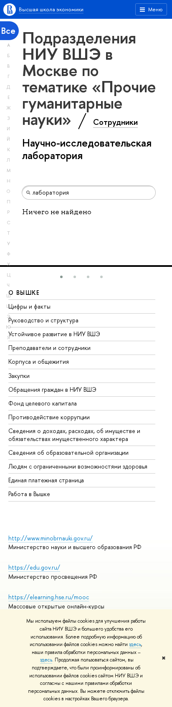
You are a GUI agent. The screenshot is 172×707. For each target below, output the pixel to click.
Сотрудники (115, 122)
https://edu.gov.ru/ (34, 567)
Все (8, 31)
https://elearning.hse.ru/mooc (48, 597)
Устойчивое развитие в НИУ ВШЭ (54, 334)
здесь (135, 644)
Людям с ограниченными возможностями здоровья (77, 466)
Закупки (19, 376)
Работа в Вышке (29, 494)
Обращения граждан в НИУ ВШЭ (52, 389)
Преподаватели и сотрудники (49, 348)
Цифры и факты (29, 306)
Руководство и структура (43, 320)
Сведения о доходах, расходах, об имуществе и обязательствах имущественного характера (74, 434)
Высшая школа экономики (51, 9)
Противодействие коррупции (49, 417)
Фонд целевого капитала (42, 403)
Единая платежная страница (46, 480)
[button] (61, 277)
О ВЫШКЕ (24, 292)
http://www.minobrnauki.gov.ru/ (50, 538)
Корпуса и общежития (38, 361)
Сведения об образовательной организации (68, 452)
